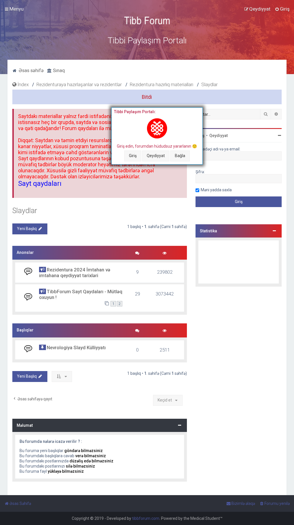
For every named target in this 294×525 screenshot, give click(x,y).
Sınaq (58, 70)
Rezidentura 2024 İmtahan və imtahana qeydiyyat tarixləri (74, 272)
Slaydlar (24, 210)
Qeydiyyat (156, 155)
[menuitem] (282, 9)
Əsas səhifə (31, 70)
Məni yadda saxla (216, 190)
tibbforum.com (145, 518)
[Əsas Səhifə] (147, 20)
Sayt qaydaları (39, 183)
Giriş (133, 155)
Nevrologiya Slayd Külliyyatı (76, 347)
